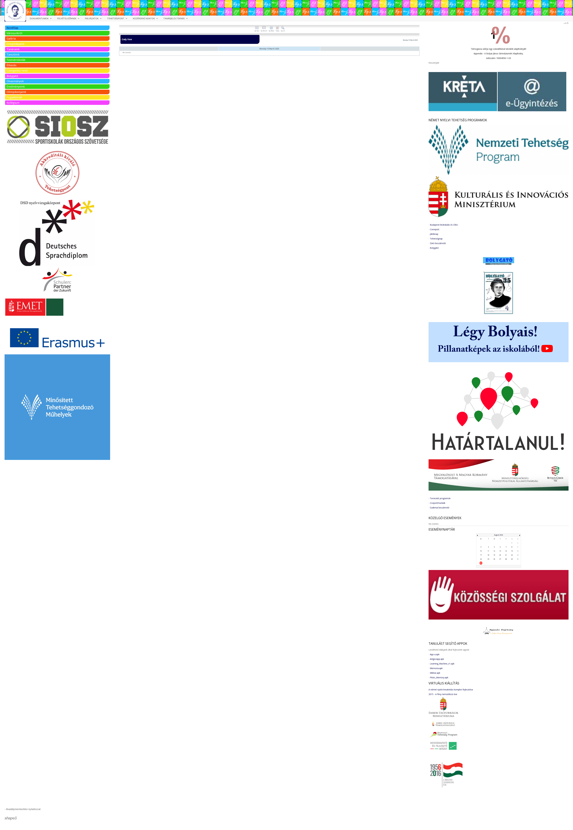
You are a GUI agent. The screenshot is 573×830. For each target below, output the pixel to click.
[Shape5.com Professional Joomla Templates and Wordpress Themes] (10, 818)
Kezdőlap (12, 28)
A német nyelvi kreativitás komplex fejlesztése (451, 689)
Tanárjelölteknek (174, 18)
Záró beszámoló (438, 243)
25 (488, 559)
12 (494, 551)
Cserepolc (434, 229)
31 (481, 563)
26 (494, 559)
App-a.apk (434, 654)
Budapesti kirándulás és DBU (444, 224)
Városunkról (14, 33)
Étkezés (11, 65)
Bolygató (12, 76)
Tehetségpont (115, 18)
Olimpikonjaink (16, 92)
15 (512, 551)
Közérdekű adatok (144, 18)
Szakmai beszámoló (439, 507)
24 (481, 559)
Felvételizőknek (66, 18)
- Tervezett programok (439, 498)
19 (494, 555)
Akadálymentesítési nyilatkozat (23, 809)
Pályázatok (91, 18)
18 (488, 555)
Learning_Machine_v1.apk (442, 663)
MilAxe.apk (435, 672)
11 (488, 551)
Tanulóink (13, 54)
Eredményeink (16, 86)
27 (500, 559)
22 (512, 555)
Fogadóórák (14, 97)
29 (512, 559)
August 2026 (498, 535)
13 (500, 551)
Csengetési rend (17, 70)
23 (518, 555)
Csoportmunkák (437, 503)
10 (481, 551)
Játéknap (434, 234)
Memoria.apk (436, 668)
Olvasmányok (15, 81)
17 (481, 555)
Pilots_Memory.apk (439, 677)
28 (506, 559)
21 (506, 555)
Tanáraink (13, 49)
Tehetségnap (436, 238)
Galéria (11, 38)
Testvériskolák (16, 60)
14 (506, 551)
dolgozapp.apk (437, 659)
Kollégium (13, 102)
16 (518, 551)
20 (500, 555)
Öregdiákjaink (15, 44)
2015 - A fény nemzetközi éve (443, 694)
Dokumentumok (39, 18)
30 (518, 559)
